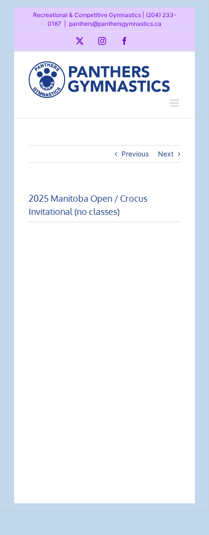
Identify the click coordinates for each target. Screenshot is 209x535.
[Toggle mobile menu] (175, 103)
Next (166, 154)
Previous (135, 154)
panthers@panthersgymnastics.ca (115, 23)
